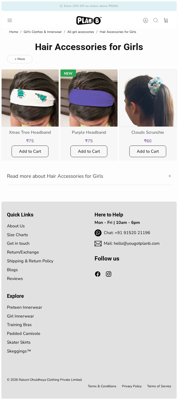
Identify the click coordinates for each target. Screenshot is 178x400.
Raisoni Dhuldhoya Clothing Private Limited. (50, 380)
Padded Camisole (23, 333)
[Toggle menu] (12, 20)
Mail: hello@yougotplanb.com (131, 243)
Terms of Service (159, 386)
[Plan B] (89, 20)
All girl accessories (80, 32)
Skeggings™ (19, 351)
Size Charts (17, 235)
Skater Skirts (19, 342)
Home (13, 32)
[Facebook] (97, 274)
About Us (16, 226)
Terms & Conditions (102, 386)
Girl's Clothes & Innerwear (43, 32)
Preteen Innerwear (24, 307)
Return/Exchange (23, 252)
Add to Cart (30, 151)
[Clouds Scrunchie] (148, 98)
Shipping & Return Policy (30, 261)
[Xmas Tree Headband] (30, 98)
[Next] (126, 6)
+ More (20, 59)
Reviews (15, 278)
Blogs (12, 270)
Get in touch (18, 243)
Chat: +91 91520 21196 (127, 232)
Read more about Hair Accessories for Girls (55, 176)
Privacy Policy (132, 386)
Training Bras (19, 324)
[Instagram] (108, 274)
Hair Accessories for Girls (118, 32)
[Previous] (51, 6)
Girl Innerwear (20, 316)
